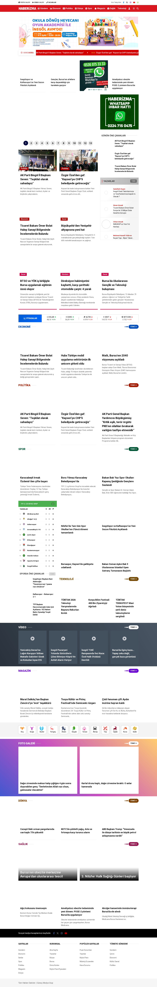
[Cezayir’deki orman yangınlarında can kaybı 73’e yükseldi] (37, 815)
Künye (52, 958)
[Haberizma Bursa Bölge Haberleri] (27, 10)
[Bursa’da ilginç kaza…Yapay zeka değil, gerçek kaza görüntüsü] (124, 638)
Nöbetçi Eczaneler (87, 961)
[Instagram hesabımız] (130, 2)
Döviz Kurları (54, 965)
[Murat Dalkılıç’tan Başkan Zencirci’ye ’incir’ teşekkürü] (37, 685)
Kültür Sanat (114, 961)
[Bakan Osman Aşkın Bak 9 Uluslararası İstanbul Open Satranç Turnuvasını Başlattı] (119, 550)
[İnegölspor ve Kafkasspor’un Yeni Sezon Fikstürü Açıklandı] (32, 68)
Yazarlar (53, 954)
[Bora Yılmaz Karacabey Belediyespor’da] (78, 463)
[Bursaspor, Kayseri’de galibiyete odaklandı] (78, 550)
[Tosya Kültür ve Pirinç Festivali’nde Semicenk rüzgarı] (78, 685)
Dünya (80, 8)
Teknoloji (122, 8)
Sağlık (112, 8)
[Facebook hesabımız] (123, 2)
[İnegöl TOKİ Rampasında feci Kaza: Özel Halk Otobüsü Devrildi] (94, 638)
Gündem (44, 8)
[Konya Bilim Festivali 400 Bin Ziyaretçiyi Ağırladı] (99, 589)
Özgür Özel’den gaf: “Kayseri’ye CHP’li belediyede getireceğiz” (88, 53)
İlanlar (20, 958)
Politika (69, 8)
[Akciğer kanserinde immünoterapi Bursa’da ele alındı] (119, 894)
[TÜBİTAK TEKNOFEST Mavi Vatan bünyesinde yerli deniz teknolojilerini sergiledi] (126, 589)
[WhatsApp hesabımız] (138, 2)
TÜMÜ (133, 181)
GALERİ (25, 2)
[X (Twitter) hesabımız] (127, 2)
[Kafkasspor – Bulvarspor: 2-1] (25, 599)
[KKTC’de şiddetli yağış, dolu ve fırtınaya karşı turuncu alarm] (78, 815)
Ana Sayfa (54, 950)
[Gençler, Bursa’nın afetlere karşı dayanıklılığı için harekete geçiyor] (63, 68)
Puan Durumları (86, 950)
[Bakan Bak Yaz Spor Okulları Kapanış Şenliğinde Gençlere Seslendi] (119, 463)
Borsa (52, 961)
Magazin (101, 8)
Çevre (112, 954)
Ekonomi (57, 8)
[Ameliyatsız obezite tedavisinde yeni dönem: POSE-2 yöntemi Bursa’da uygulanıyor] (124, 68)
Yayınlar (83, 954)
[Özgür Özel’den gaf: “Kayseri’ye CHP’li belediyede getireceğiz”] (107, 158)
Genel (64, 219)
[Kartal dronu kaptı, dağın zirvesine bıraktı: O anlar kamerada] (109, 763)
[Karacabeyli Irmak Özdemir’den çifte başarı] (37, 463)
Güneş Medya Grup (45, 983)
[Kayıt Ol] (129, 8)
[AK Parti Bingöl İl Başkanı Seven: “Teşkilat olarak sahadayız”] (107, 145)
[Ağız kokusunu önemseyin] (37, 894)
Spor (90, 8)
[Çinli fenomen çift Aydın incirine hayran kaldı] (119, 685)
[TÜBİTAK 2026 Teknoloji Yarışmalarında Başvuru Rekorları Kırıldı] (71, 589)
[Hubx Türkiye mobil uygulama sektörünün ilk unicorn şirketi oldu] (78, 341)
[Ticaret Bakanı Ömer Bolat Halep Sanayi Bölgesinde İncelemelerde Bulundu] (107, 171)
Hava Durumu (85, 965)
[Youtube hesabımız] (134, 2)
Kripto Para (84, 958)
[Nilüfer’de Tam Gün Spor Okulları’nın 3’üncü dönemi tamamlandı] (78, 511)
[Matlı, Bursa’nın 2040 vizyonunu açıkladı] (119, 341)
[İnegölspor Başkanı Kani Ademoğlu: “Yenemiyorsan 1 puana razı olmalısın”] (25, 584)
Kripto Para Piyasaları (58, 969)
